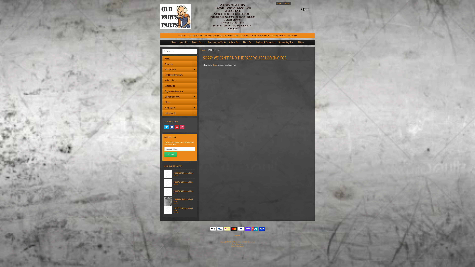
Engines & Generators (265, 42)
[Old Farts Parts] (175, 16)
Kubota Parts (234, 42)
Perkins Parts (199, 43)
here (215, 65)
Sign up (287, 3)
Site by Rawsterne (237, 244)
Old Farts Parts (236, 242)
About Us (184, 43)
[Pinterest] (177, 127)
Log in (279, 3)
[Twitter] (166, 127)
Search (237, 235)
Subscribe (170, 154)
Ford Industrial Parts (217, 42)
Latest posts (181, 113)
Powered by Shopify (237, 246)
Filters (301, 42)
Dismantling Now (287, 43)
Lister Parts (248, 42)
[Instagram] (182, 127)
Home (174, 42)
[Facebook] (172, 127)
